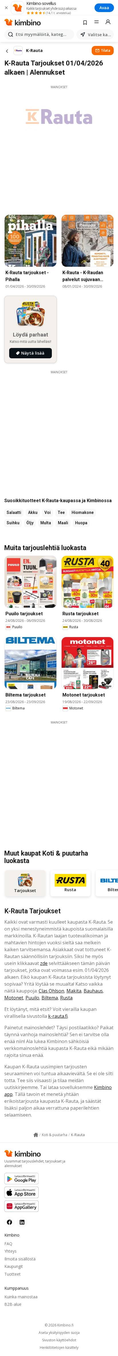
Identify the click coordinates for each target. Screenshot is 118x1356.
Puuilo (32, 998)
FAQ (8, 1243)
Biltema (50, 998)
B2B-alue (12, 1304)
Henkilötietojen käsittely (59, 1347)
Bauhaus (93, 991)
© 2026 (59, 1325)
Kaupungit (13, 1266)
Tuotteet (12, 1274)
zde (44, 963)
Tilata (105, 50)
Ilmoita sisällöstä (20, 1259)
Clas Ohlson (51, 991)
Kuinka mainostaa (21, 1296)
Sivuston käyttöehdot (59, 1340)
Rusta (66, 998)
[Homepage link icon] (36, 1135)
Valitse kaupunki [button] (99, 34)
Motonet (13, 998)
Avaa (104, 7)
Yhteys (10, 1251)
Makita (73, 991)
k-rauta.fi (58, 1016)
